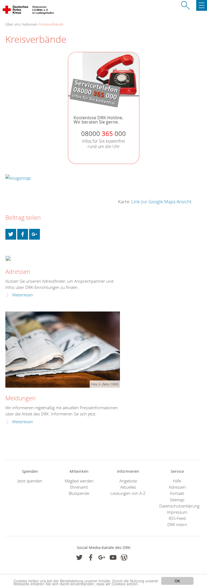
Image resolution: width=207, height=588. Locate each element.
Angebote (128, 481)
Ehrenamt (79, 487)
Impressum (177, 512)
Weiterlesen (22, 295)
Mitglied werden (79, 481)
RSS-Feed (177, 518)
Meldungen (20, 398)
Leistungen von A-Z (128, 493)
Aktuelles (128, 487)
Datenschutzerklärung (177, 506)
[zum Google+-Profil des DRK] (101, 557)
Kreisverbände (51, 24)
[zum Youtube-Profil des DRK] (113, 557)
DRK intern (177, 524)
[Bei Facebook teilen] (22, 234)
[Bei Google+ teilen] (34, 234)
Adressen (30, 24)
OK (177, 580)
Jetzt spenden (30, 481)
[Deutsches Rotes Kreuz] (16, 11)
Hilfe (177, 481)
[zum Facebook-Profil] (79, 557)
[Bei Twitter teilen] (10, 234)
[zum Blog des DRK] (124, 557)
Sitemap (177, 499)
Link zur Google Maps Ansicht (161, 201)
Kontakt (177, 493)
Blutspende (79, 493)
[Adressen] (8, 258)
